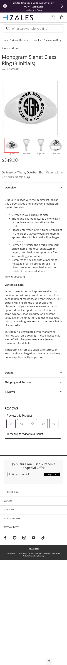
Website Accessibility (30, 556)
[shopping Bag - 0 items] (63, 19)
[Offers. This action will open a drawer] (53, 17)
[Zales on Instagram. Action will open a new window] (24, 538)
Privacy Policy (11, 553)
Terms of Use (55, 553)
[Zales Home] (21, 17)
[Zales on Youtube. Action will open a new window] (33, 538)
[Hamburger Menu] (5, 17)
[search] (8, 28)
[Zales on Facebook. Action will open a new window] (5, 538)
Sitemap (41, 556)
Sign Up (52, 474)
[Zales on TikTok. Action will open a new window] (43, 538)
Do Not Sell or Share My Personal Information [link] (33, 553)
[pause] (5, 6)
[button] (62, 6)
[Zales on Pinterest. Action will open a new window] (14, 538)
